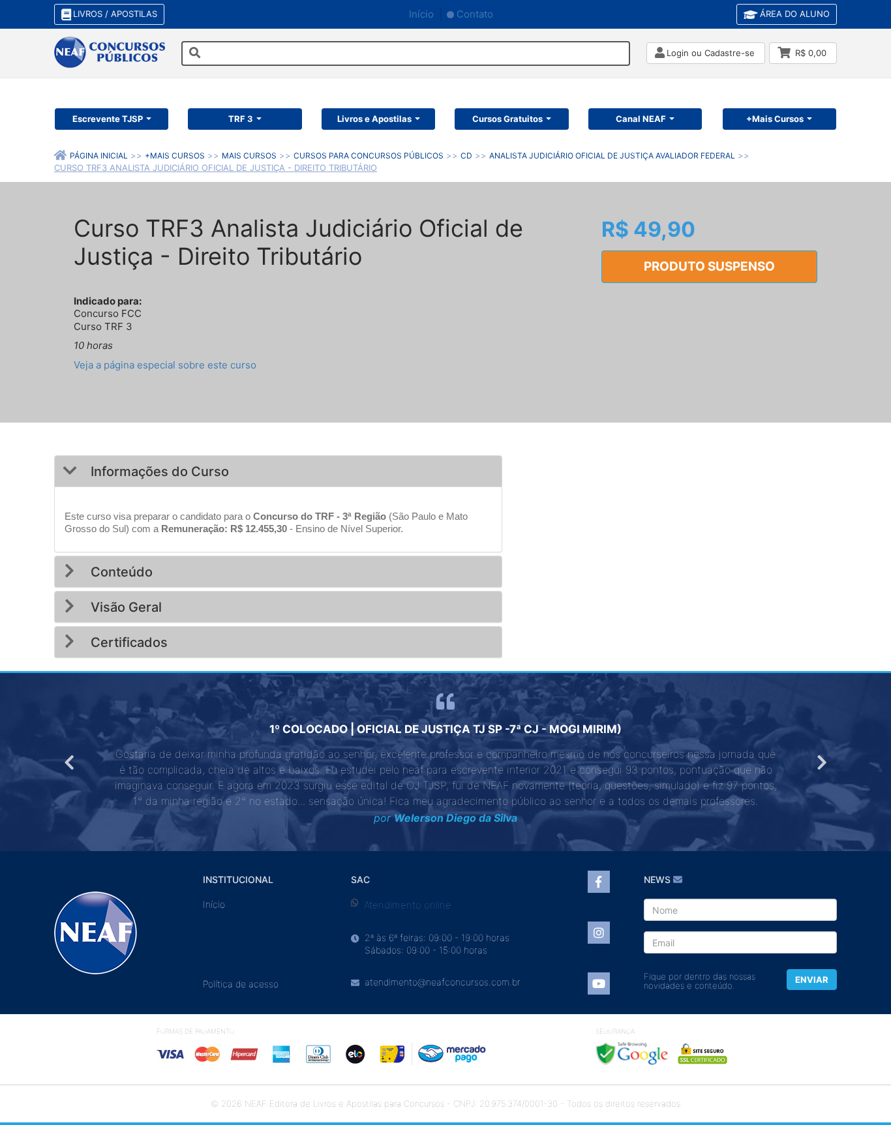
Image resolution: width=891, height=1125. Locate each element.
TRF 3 (240, 118)
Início (421, 14)
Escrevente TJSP (107, 118)
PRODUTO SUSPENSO (709, 266)
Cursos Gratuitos (507, 118)
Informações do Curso (158, 471)
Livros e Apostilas (374, 118)
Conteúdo (120, 572)
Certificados (127, 642)
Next (821, 762)
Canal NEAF (641, 118)
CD (466, 155)
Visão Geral (124, 607)
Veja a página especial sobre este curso (165, 365)
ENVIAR (811, 979)
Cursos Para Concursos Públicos (369, 155)
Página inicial (99, 155)
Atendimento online (407, 905)
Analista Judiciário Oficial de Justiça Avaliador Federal (612, 155)
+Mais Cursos (775, 118)
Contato (475, 14)
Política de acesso (241, 983)
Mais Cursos (249, 155)
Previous (70, 762)
